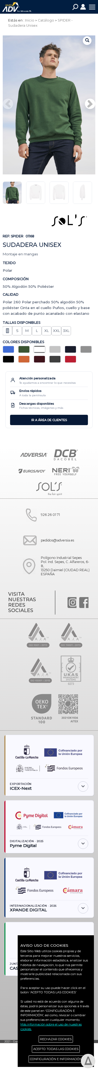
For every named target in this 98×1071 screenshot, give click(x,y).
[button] (90, 104)
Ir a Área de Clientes (49, 420)
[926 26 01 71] (39, 525)
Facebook (83, 602)
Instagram (72, 602)
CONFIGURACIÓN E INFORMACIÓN (56, 1059)
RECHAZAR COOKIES (56, 1039)
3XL (66, 330)
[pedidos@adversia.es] (46, 551)
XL (46, 330)
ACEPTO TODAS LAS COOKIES (55, 1049)
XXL (56, 330)
